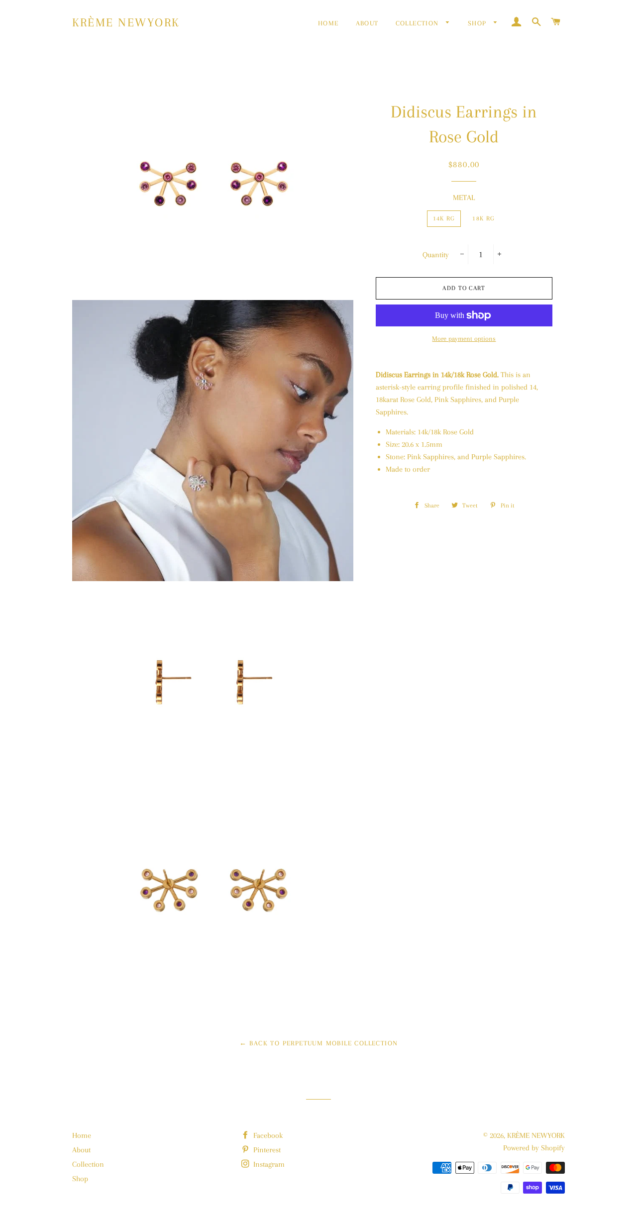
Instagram (268, 1164)
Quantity (436, 254)
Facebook (267, 1135)
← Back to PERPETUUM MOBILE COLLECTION (318, 1043)
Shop (478, 23)
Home (328, 23)
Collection (418, 23)
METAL (464, 197)
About (367, 23)
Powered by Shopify (534, 1147)
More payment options (464, 338)
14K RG (444, 218)
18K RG (483, 218)
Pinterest (266, 1149)
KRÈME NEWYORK (126, 22)
